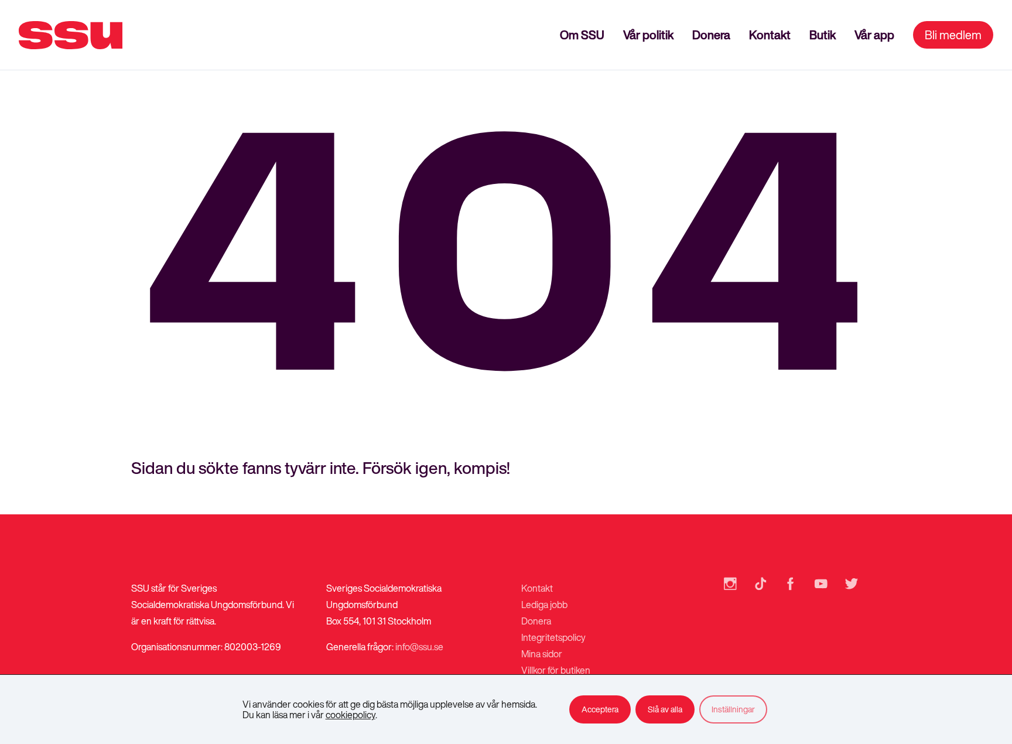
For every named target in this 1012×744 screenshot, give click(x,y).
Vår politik (648, 34)
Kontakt (770, 34)
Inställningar (733, 709)
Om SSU (582, 34)
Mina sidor (541, 654)
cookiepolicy (350, 715)
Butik (822, 34)
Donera (711, 34)
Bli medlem (953, 34)
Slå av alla (665, 709)
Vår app (874, 34)
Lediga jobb (544, 605)
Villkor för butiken (555, 670)
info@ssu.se (419, 647)
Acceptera (600, 709)
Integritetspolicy (553, 637)
